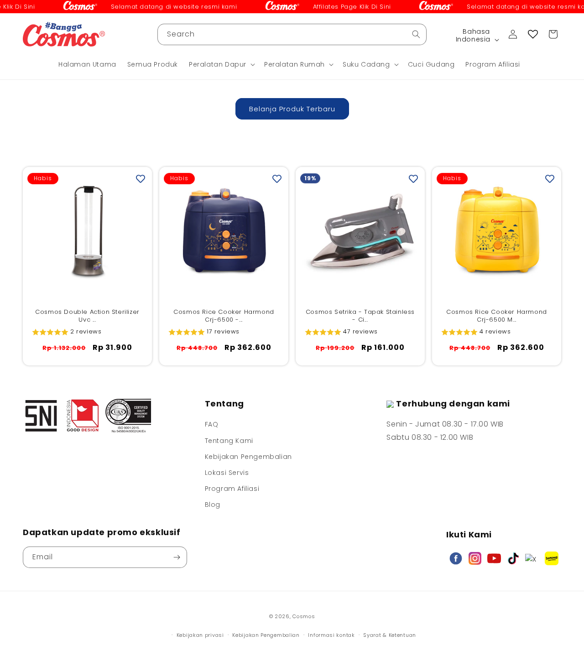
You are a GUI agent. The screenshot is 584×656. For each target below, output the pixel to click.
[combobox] (292, 34)
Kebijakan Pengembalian (248, 456)
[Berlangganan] (177, 557)
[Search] (416, 34)
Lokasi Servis (227, 472)
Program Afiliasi (232, 488)
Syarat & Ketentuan (389, 635)
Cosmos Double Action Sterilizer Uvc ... (87, 316)
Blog (212, 504)
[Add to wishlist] (140, 178)
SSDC (305, 625)
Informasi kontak (331, 635)
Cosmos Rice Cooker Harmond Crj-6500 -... (223, 316)
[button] (221, 64)
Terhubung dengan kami (453, 403)
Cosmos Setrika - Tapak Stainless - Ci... (360, 316)
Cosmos (303, 616)
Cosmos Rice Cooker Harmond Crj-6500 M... (496, 316)
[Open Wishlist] (533, 34)
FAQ (212, 424)
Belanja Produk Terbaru (292, 109)
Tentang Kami (229, 440)
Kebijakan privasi (200, 635)
